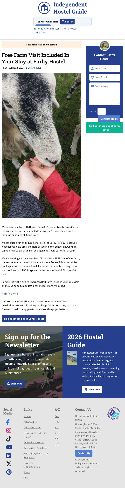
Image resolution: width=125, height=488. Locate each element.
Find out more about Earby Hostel (24, 318)
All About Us (30, 421)
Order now (93, 389)
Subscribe (16, 383)
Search (69, 21)
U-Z (57, 444)
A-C (57, 416)
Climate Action (32, 427)
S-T (56, 438)
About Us (41, 32)
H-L (57, 427)
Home (27, 416)
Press (27, 472)
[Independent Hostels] (62, 8)
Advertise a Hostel (34, 442)
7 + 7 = (93, 111)
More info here (10, 293)
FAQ (26, 478)
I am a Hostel (69, 28)
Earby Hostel (34, 68)
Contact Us (84, 453)
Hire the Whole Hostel (46, 28)
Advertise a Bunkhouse (36, 448)
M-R (57, 433)
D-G (57, 421)
